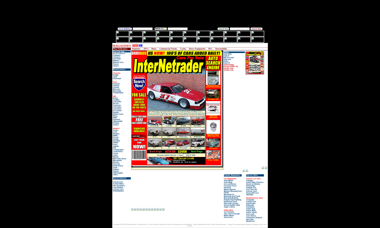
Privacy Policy (210, 224)
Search (227, 63)
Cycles (183, 49)
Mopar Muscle (230, 189)
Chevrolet (117, 101)
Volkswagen (118, 173)
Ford (115, 82)
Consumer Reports (254, 217)
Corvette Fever (230, 186)
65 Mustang (183, 137)
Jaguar (116, 146)
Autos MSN (251, 210)
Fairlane (116, 84)
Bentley (116, 133)
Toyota (116, 171)
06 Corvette (183, 148)
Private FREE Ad (231, 66)
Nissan (116, 162)
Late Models (118, 187)
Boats (153, 49)
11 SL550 (169, 126)
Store (226, 61)
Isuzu (115, 144)
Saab (115, 167)
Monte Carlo (118, 114)
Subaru (116, 169)
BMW (115, 135)
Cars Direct (251, 216)
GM (114, 96)
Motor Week (229, 215)
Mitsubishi (117, 160)
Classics (116, 57)
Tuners (116, 66)
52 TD (154, 137)
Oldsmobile (117, 121)
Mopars (116, 60)
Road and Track (230, 201)
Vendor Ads (229, 70)
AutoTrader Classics (254, 182)
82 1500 (183, 126)
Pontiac (116, 123)
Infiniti (115, 142)
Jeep (115, 76)
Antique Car (251, 187)
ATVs (145, 49)
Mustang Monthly (231, 198)
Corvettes (117, 109)
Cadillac (116, 100)
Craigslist (250, 200)
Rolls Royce (118, 166)
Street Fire (228, 217)
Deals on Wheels (253, 184)
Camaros (117, 105)
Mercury (116, 89)
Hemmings (250, 186)
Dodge (115, 75)
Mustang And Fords (232, 196)
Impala (116, 112)
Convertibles (118, 184)
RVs (210, 49)
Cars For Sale (119, 51)
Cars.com (250, 214)
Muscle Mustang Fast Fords (233, 191)
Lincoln (116, 87)
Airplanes (136, 49)
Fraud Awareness (221, 224)
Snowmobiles (221, 49)
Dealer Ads (228, 68)
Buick (115, 98)
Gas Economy (119, 185)
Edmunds (250, 205)
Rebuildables (118, 191)
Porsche (116, 164)
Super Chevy (229, 207)
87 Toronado (154, 126)
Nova (115, 116)
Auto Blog (228, 182)
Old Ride (249, 194)
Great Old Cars (252, 193)
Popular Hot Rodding (232, 200)
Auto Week (228, 180)
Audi (115, 132)
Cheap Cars (118, 182)
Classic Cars (251, 191)
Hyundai (116, 141)
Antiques (117, 55)
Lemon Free (251, 201)
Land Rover (118, 151)
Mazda (115, 157)
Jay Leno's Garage (232, 213)
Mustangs (117, 91)
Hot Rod (227, 187)
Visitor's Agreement (199, 224)
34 (169, 148)
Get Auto (250, 219)
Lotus (115, 155)
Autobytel (250, 207)
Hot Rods (117, 59)
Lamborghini (118, 150)
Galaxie (116, 85)
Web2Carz (250, 221)
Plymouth (117, 78)
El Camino (117, 110)
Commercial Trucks (168, 49)
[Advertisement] (200, 46)
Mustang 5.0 (229, 194)
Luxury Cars (118, 189)
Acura (115, 130)
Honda (115, 139)
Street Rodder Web (232, 205)
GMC (115, 117)
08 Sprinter (197, 137)
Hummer (116, 119)
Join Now (228, 54)
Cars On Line (251, 189)
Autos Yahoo (251, 212)
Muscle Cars (118, 62)
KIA (114, 148)
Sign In (226, 56)
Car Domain (229, 212)
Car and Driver (230, 184)
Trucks (116, 64)
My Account (229, 57)
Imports (116, 128)
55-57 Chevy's (119, 53)
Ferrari (116, 137)
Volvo (115, 174)
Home (226, 52)
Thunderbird (118, 93)
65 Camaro (197, 126)
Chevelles (117, 107)
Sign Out (227, 59)
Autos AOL (250, 208)
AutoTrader (251, 203)
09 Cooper (197, 148)
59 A (168, 137)
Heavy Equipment (197, 49)
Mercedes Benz (119, 158)
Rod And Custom (231, 203)
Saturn (116, 125)
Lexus (115, 153)
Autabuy (249, 180)
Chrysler (116, 73)
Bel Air (116, 103)
